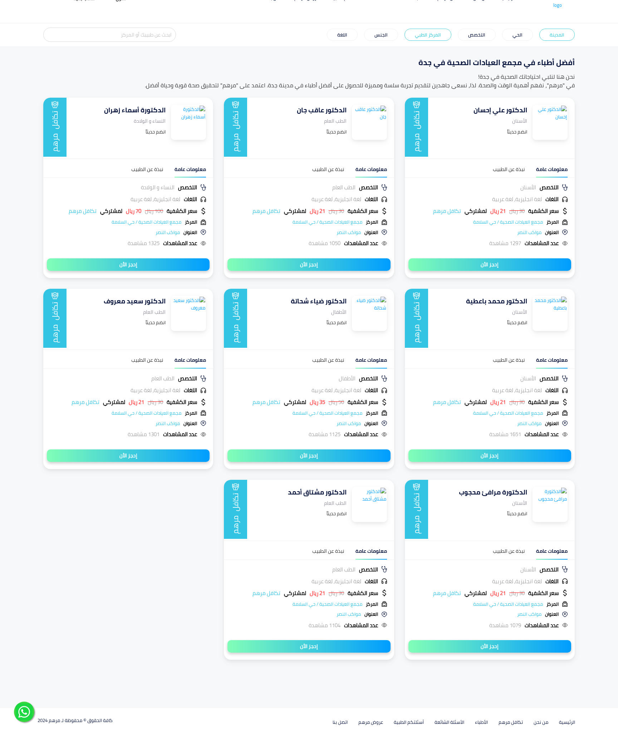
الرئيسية (567, 722)
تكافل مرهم (511, 722)
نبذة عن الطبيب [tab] (509, 169)
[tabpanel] (490, 215)
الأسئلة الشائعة (449, 722)
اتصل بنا (340, 722)
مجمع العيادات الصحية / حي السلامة (508, 222)
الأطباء (481, 722)
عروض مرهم (370, 722)
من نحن (541, 722)
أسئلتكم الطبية (409, 722)
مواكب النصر (529, 232)
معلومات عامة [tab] (552, 169)
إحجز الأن (490, 264)
